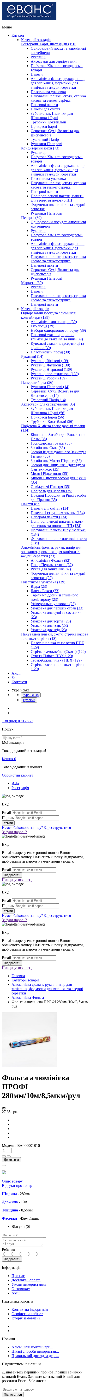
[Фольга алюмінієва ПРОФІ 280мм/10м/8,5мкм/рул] (29, 1066)
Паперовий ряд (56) (37, 382)
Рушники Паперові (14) (50, 387)
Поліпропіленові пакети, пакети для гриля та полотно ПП (57, 198)
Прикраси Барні (44, 126)
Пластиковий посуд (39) (50, 352)
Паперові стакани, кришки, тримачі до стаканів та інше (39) (57, 337)
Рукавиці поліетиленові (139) (55, 374)
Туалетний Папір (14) (48, 400)
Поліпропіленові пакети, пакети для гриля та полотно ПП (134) (57, 523)
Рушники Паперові (46, 144)
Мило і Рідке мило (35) (49, 474)
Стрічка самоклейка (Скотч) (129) (58, 651)
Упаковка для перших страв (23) (57, 608)
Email (6, 813)
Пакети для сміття (45, 109)
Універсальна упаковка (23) (53, 604)
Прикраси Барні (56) (47, 417)
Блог (15, 678)
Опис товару (12, 1181)
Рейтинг (9, 1249)
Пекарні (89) (31, 218)
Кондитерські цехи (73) (40, 148)
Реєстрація (20, 788)
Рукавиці (38, 57)
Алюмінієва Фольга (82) (50, 560)
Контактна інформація (30, 1309)
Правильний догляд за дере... (35, 1356)
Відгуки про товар (17, 1185)
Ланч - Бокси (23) (45, 591)
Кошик (9, 759)
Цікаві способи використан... (35, 1351)
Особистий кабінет (17, 775)
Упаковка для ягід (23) (49, 630)
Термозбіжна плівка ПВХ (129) (56, 660)
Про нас (18, 1276)
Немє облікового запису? (36, 827)
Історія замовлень (26, 1318)
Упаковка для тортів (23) (51, 621)
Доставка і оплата (26, 1280)
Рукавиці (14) (32, 356)
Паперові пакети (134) (49, 517)
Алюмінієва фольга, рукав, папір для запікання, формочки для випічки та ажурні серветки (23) (51, 551)
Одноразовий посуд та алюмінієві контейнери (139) (48, 315)
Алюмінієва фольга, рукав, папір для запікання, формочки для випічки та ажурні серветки (57, 83)
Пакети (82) (30, 504)
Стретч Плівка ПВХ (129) (52, 656)
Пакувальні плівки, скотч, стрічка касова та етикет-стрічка (58, 98)
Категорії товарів (35, 309)
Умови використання (29, 1284)
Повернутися (17, 880)
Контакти (19, 682)
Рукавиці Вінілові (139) (50, 361)
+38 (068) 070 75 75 (17, 721)
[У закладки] (4, 1165)
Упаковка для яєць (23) (49, 625)
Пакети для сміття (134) (50, 508)
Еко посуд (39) (42, 326)
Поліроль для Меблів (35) (51, 491)
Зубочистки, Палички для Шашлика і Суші (52, 115)
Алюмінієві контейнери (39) (54, 322)
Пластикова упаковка (48, 92)
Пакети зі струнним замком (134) (58, 513)
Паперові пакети (44, 105)
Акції (16, 673)
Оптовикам (21, 1289)
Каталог (18, 35)
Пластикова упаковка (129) (43, 582)
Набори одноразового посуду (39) (58, 330)
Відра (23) (39, 586)
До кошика (11, 1160)
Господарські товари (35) (51, 443)
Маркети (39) (32, 283)
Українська (31, 695)
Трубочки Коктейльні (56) (52, 421)
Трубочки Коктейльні (48, 122)
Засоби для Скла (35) (48, 448)
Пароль (8, 818)
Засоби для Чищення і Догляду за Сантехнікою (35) (58, 467)
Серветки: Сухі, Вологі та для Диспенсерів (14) (55, 393)
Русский (29, 700)
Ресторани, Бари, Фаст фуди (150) (48, 44)
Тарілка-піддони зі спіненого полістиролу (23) (54, 597)
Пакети (37, 74)
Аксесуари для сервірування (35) (48, 404)
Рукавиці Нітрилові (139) (51, 369)
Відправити (12, 1259)
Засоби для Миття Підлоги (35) (56, 461)
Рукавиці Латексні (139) (50, 365)
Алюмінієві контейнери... (32, 1347)
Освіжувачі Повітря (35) (50, 487)
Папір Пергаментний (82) (52, 565)
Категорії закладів (36, 40)
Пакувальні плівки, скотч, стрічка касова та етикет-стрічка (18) (54, 636)
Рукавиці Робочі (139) (48, 378)
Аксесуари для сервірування (54, 61)
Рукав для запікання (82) (51, 569)
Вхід (15, 783)
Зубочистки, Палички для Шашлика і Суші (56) (52, 410)
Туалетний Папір (45, 139)
